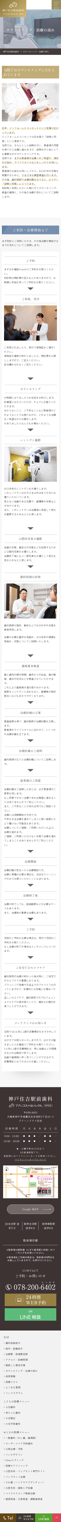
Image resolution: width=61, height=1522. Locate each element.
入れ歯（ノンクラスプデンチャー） (25, 1482)
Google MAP (30, 1209)
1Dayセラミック (15, 1460)
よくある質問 (13, 1387)
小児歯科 (10, 1407)
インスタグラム (14, 1393)
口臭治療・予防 (14, 1449)
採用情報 (10, 1376)
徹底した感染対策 (15, 1365)
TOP (6, 1337)
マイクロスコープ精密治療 (20, 1493)
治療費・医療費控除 (17, 1354)
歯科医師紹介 (13, 1343)
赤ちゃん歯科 (13, 1412)
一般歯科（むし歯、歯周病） (22, 1437)
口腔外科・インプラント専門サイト (25, 1471)
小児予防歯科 (13, 1423)
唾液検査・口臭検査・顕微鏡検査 (24, 1499)
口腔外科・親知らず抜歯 (19, 1487)
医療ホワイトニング (17, 1465)
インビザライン (14, 1454)
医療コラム (12, 1382)
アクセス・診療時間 (17, 1359)
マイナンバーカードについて (30, 1159)
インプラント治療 (15, 1476)
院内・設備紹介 (14, 1348)
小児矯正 (10, 1418)
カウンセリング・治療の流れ (22, 1370)
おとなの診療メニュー (16, 1432)
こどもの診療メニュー (16, 1401)
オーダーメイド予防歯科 (19, 1443)
